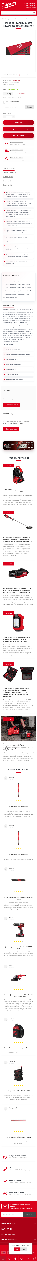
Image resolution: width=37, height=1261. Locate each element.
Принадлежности (10, 19)
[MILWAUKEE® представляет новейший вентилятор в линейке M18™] (18, 475)
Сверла (34, 19)
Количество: (7, 114)
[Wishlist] (27, 74)
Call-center (12, 1168)
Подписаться (29, 1214)
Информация (8, 177)
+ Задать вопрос (11, 429)
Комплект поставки (10, 173)
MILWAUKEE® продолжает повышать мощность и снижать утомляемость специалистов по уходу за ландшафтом (17, 539)
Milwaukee (16, 80)
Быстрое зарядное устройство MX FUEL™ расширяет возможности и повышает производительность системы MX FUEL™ (17, 590)
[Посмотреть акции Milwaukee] (18, 445)
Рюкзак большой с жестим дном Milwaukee (18, 1048)
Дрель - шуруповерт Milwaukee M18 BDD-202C (18, 948)
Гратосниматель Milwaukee (18, 806)
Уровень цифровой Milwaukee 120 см (18, 1137)
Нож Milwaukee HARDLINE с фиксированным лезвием (18, 898)
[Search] (34, 12)
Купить (29, 107)
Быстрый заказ (18, 135)
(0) (19, 75)
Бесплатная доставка (16, 1192)
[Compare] (33, 74)
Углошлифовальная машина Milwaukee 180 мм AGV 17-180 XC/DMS (18, 995)
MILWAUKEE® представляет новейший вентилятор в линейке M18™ (17, 491)
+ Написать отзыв (11, 405)
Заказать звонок (31, 7)
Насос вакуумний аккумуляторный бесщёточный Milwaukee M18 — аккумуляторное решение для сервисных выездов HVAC (18, 747)
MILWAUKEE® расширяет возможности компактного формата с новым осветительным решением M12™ (17, 639)
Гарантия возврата (15, 1180)
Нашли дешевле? (20, 93)
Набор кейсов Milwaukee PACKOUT (18, 1091)
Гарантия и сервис (16, 158)
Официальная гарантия (17, 1156)
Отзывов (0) (7, 181)
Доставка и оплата (16, 142)
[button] (30, 3)
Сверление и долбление (23, 19)
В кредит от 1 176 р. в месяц (18, 129)
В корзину (18, 122)
